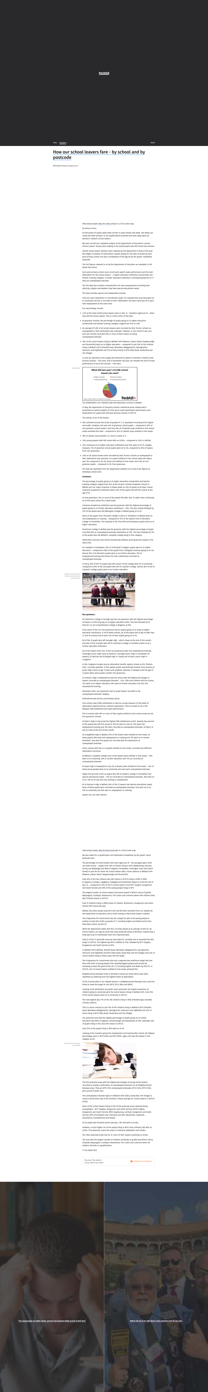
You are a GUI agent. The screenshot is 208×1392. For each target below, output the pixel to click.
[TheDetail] (104, 72)
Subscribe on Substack (143, 1161)
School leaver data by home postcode (102, 850)
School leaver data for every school (101, 223)
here (104, 360)
